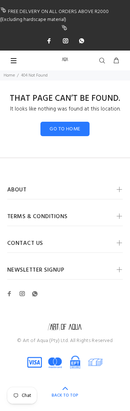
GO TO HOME (64, 129)
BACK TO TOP (65, 395)
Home (9, 75)
